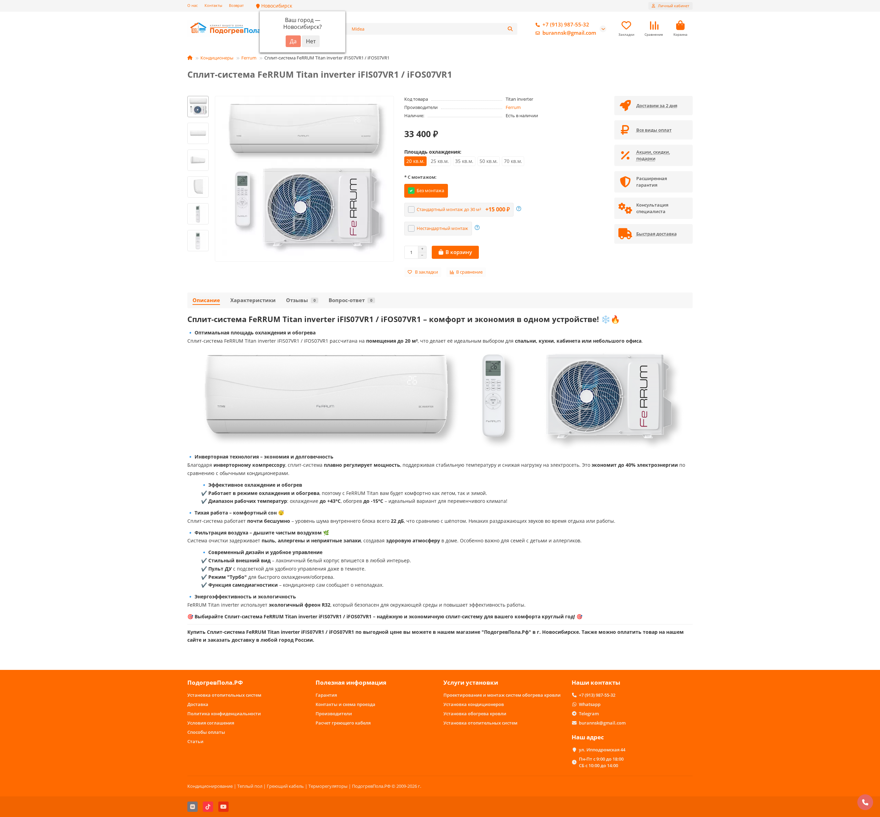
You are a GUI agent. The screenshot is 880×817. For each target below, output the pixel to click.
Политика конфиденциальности (224, 713)
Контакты (213, 5)
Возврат (236, 5)
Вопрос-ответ (350, 300)
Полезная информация (351, 682)
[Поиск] (510, 28)
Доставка (197, 704)
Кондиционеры (216, 58)
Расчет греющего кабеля (343, 723)
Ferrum (248, 58)
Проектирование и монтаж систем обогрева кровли (502, 695)
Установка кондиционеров (473, 704)
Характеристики (253, 300)
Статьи (195, 741)
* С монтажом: (420, 177)
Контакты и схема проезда (345, 704)
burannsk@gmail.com (569, 32)
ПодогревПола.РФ (215, 682)
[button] (198, 97)
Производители (334, 713)
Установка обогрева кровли (474, 713)
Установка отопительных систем (224, 695)
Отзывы (301, 300)
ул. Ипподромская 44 (602, 750)
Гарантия (326, 695)
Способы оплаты (206, 732)
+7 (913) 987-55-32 (565, 24)
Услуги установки (470, 682)
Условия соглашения (210, 723)
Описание (206, 300)
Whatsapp (590, 704)
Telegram (589, 713)
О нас (192, 5)
